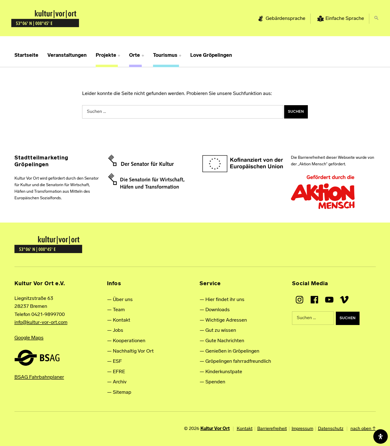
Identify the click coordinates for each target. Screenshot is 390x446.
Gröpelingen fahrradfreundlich (238, 361)
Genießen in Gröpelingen (232, 351)
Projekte (106, 55)
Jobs (118, 330)
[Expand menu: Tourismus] (180, 56)
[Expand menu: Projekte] (119, 56)
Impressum (302, 429)
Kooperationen (129, 341)
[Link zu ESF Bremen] (243, 164)
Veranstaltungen (67, 55)
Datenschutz (331, 429)
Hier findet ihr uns (224, 299)
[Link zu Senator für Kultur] (141, 160)
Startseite (26, 55)
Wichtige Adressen (226, 320)
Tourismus (165, 55)
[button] (376, 18)
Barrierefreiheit (272, 429)
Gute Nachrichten (224, 341)
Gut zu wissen (220, 330)
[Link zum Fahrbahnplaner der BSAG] (37, 357)
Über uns (123, 299)
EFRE (119, 372)
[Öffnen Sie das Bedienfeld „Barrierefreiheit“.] (380, 436)
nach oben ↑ (363, 429)
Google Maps (29, 338)
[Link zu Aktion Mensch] (323, 192)
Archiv (120, 382)
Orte (134, 55)
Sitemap (122, 392)
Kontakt (121, 320)
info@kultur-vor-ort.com (40, 322)
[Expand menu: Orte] (143, 56)
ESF (117, 361)
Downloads (217, 310)
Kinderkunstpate (223, 372)
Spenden (215, 382)
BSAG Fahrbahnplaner (39, 377)
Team (119, 310)
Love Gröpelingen (211, 55)
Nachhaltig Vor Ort (133, 351)
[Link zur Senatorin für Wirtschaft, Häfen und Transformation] (146, 181)
